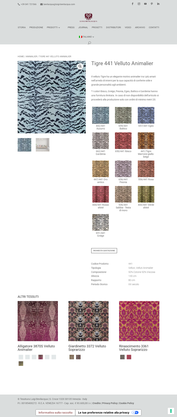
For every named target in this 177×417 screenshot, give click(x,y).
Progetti (97, 27)
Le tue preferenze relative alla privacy (103, 412)
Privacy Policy (110, 403)
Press (71, 27)
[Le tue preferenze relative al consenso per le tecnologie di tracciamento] (171, 411)
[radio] (100, 118)
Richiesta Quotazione (104, 251)
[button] (80, 66)
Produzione (36, 27)
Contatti (154, 27)
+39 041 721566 (28, 4)
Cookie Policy (126, 403)
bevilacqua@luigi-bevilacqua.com (59, 4)
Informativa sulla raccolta (55, 412)
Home (21, 56)
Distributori (113, 27)
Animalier (31, 56)
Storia (22, 27)
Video (128, 27)
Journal (83, 27)
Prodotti (52, 27)
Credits (97, 403)
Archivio (140, 27)
